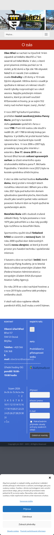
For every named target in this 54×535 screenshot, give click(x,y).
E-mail (33, 411)
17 (5, 408)
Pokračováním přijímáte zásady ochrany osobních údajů (38, 425)
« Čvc (6, 421)
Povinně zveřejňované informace (33, 531)
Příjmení (34, 390)
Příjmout (27, 509)
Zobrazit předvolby (27, 524)
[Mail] (32, 329)
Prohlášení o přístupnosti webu (37, 353)
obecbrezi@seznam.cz (22, 359)
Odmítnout (27, 516)
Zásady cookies (13, 531)
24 (5, 413)
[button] (49, 477)
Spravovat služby (26, 501)
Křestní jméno (36, 400)
